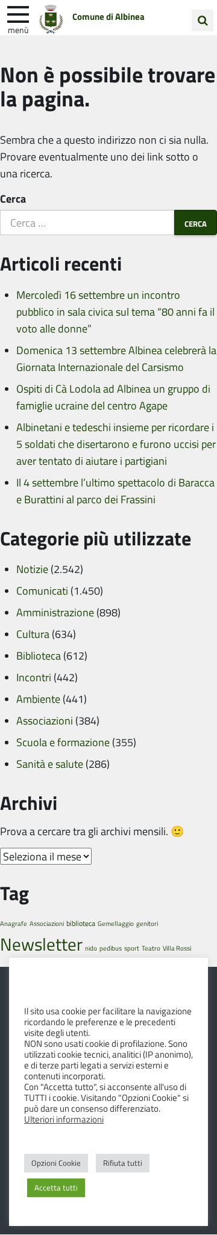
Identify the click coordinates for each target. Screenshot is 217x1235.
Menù (18, 29)
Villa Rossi (177, 947)
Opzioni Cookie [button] (56, 1162)
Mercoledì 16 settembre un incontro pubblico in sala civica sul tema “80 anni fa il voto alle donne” (115, 311)
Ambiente (38, 698)
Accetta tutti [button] (56, 1187)
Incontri (33, 677)
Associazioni (44, 720)
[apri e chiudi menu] (18, 13)
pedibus (110, 947)
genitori (147, 923)
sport (131, 947)
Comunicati (42, 590)
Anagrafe (13, 923)
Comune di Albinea (108, 16)
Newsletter (41, 943)
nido (91, 947)
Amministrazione (55, 612)
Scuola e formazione (63, 742)
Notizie (32, 569)
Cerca (13, 198)
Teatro (151, 947)
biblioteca (80, 923)
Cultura (32, 634)
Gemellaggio (116, 923)
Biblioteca (38, 655)
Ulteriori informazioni (64, 1119)
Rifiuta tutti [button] (122, 1162)
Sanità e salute (49, 763)
